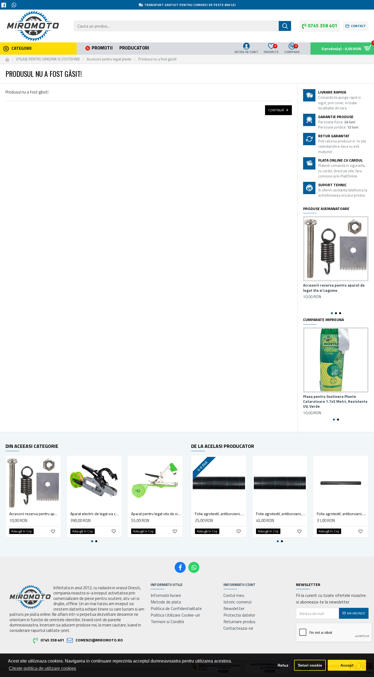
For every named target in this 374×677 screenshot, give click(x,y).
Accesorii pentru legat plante (109, 59)
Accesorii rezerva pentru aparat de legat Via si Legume (334, 288)
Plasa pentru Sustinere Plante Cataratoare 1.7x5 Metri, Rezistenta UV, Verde (335, 401)
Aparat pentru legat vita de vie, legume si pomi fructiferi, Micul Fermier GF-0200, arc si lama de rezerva (156, 513)
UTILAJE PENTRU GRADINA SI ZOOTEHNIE (48, 59)
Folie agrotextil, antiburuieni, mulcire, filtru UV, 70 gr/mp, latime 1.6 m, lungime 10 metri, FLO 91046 (220, 513)
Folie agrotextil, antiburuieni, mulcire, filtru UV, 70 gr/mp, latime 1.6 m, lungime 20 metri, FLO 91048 (281, 513)
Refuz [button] (283, 665)
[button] (332, 313)
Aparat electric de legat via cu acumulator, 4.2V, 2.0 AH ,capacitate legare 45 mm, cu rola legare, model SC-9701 (95, 513)
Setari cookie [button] (310, 665)
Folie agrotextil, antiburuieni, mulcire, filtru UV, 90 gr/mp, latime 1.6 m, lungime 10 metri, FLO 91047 (342, 513)
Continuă (276, 110)
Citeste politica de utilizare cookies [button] (42, 668)
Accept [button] (346, 665)
